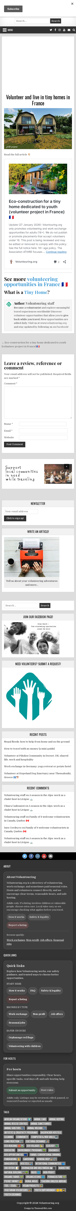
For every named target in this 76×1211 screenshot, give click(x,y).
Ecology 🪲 (52, 1146)
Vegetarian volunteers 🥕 (17, 1190)
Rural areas (31, 1181)
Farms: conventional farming (45, 1154)
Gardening (28, 1159)
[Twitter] (51, 30)
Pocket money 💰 (13, 1181)
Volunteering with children (25, 1046)
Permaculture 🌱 (57, 1177)
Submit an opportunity (22, 1090)
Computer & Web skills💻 (44, 1137)
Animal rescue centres (15, 1123)
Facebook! (62, 326)
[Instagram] (59, 30)
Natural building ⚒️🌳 (16, 1172)
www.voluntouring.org (53, 323)
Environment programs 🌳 (32, 1150)
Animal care (40, 1119)
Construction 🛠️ (13, 1141)
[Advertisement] (38, 66)
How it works (16, 917)
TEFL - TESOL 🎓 (12, 1185)
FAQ (32, 990)
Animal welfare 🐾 (36, 1128)
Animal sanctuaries (41, 1123)
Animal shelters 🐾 (14, 1128)
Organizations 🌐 (35, 1177)
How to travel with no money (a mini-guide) (29, 748)
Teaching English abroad (53, 1181)
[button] (38, 474)
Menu (10, 30)
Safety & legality (39, 917)
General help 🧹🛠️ (46, 1159)
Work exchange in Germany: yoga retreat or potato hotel (37, 766)
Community (22, 1137)
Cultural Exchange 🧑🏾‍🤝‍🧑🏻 (37, 1141)
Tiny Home (35, 292)
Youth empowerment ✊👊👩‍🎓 (49, 1190)
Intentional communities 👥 (50, 1163)
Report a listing (17, 925)
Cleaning (8, 1137)
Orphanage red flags (21, 1037)
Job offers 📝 (11, 1168)
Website (9, 437)
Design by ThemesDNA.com (38, 1208)
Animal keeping (56, 1119)
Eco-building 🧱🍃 (14, 1146)
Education (9, 1150)
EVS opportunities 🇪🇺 (15, 1154)
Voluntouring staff (40, 303)
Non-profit (32, 940)
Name (8, 424)
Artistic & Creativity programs (20, 1132)
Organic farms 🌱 (13, 1177)
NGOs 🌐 (35, 1172)
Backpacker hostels (51, 1132)
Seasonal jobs (17, 1022)
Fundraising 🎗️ (12, 1159)
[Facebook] (55, 30)
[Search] (74, 30)
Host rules (47, 1090)
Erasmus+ (54, 1150)
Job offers (46, 940)
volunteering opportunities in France (32, 281)
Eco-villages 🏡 (35, 1146)
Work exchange (16, 940)
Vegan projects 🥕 (32, 1185)
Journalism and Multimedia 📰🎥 (39, 1168)
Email (8, 430)
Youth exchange (12, 1194)
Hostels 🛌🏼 (26, 1163)
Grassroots (10, 1163)
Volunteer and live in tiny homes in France (38, 100)
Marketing (64, 1168)
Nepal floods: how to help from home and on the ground (37, 741)
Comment (10, 383)
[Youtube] (64, 30)
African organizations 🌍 (17, 1119)
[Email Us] (69, 30)
